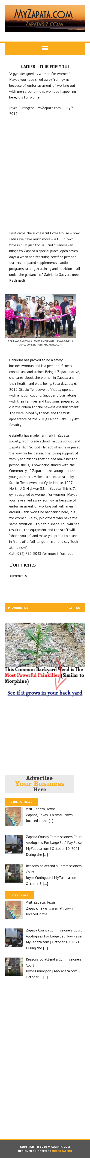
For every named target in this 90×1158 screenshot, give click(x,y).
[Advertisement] (45, 173)
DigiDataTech (62, 1151)
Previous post (19, 608)
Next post (74, 608)
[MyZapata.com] (45, 18)
